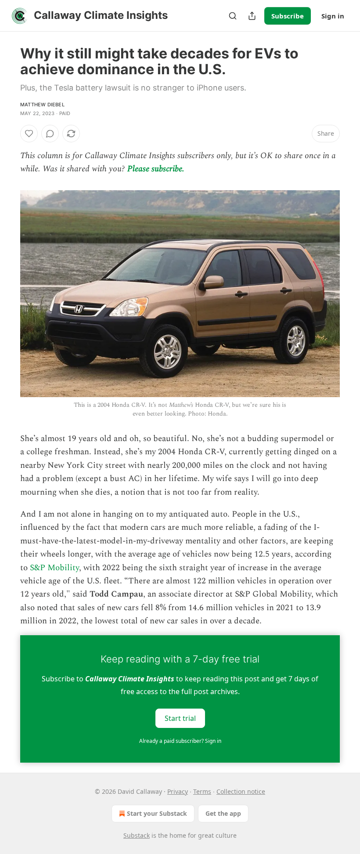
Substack (136, 835)
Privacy (177, 791)
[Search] (232, 16)
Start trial (180, 718)
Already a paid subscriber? (180, 741)
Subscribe (287, 15)
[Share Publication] (252, 16)
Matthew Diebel (42, 104)
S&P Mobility (54, 567)
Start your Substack (157, 813)
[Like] (29, 133)
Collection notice (240, 791)
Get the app (223, 813)
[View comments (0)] (50, 133)
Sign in (332, 15)
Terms (202, 791)
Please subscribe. (155, 169)
